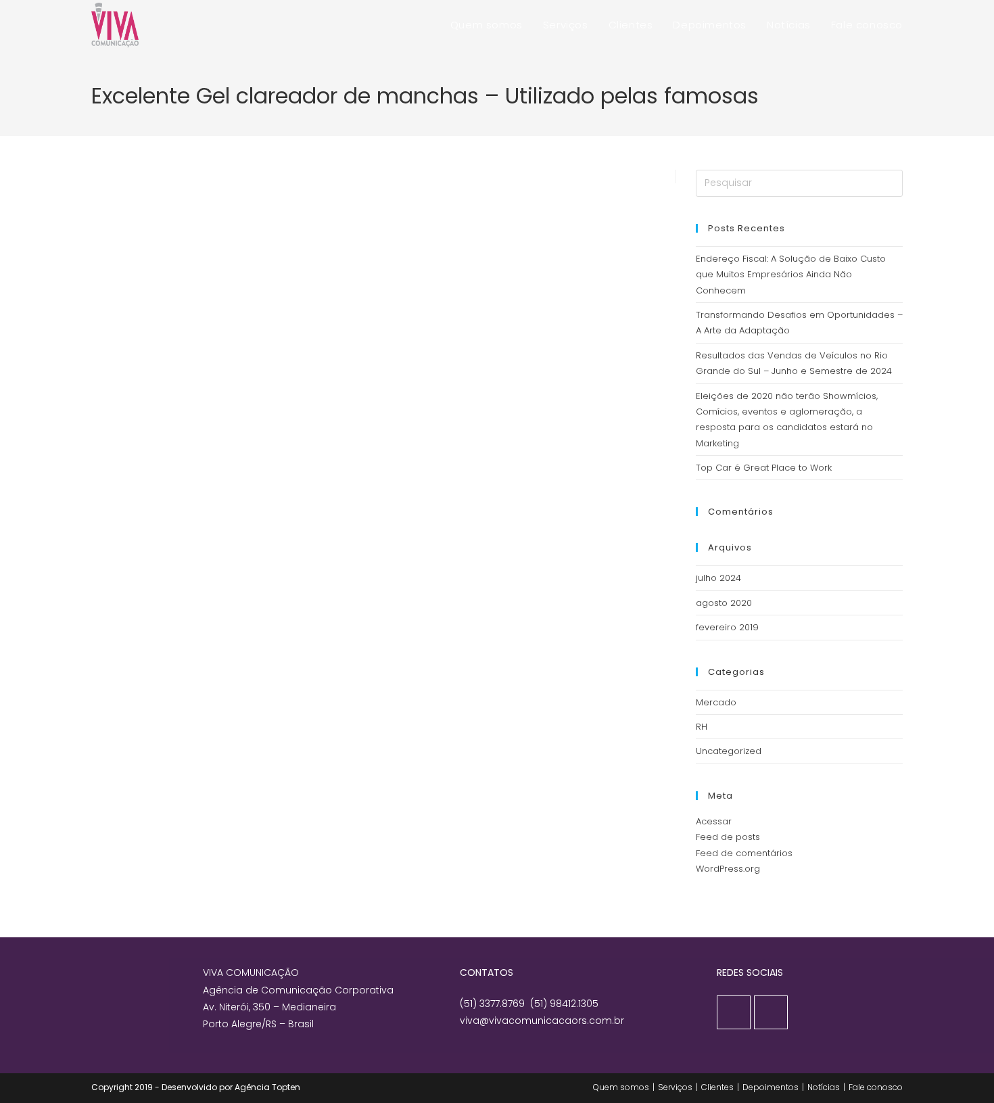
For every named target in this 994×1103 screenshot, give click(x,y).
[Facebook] (734, 1012)
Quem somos (621, 1087)
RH (701, 726)
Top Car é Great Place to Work (764, 467)
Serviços (675, 1087)
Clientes (717, 1087)
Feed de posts (728, 836)
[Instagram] (771, 1012)
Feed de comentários (744, 853)
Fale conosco (876, 1087)
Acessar (714, 821)
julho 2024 (718, 577)
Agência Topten (267, 1087)
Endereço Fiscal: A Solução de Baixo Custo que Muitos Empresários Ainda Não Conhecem (791, 274)
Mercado (716, 702)
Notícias (823, 1087)
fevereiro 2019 (727, 627)
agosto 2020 (724, 602)
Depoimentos (770, 1087)
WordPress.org (728, 868)
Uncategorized (728, 751)
